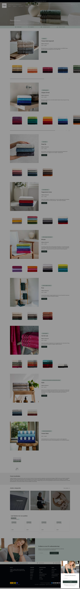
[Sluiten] (77, 562)
